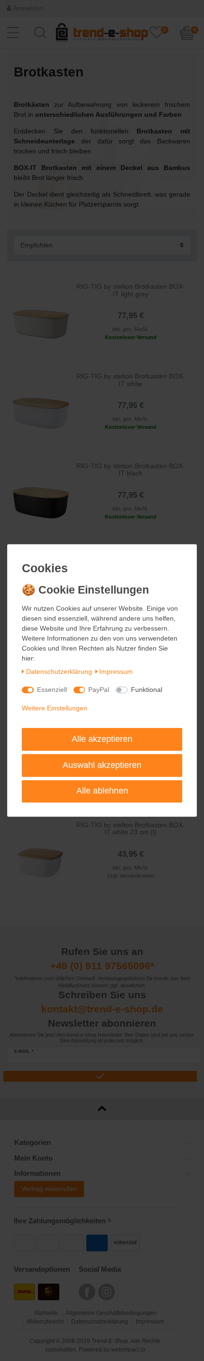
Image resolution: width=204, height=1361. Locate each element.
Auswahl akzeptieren (102, 765)
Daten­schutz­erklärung (59, 671)
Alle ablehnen (102, 790)
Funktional (146, 689)
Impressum (116, 671)
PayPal (98, 689)
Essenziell (52, 689)
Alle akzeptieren (102, 739)
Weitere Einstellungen (54, 708)
